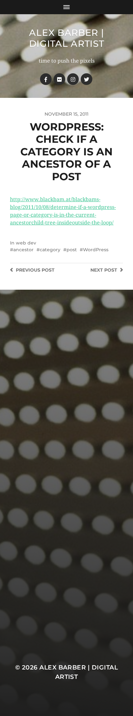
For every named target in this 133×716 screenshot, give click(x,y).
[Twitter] (86, 79)
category (50, 250)
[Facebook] (46, 79)
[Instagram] (73, 79)
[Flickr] (59, 79)
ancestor (23, 250)
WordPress (95, 250)
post (71, 250)
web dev (26, 243)
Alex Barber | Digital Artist (66, 38)
